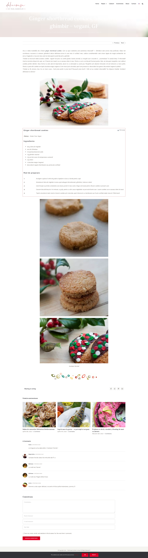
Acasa (53, 32)
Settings (76, 555)
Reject (94, 555)
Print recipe (122, 130)
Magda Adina (32, 454)
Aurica (30, 483)
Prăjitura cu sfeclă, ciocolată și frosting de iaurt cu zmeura (108, 414)
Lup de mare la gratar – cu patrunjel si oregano (74, 414)
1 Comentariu (108, 434)
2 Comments (36, 431)
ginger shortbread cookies (53, 51)
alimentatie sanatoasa (66, 32)
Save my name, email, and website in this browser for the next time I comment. (48, 533)
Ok (85, 555)
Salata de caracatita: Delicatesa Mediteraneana (39, 414)
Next (122, 43)
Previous (116, 43)
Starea (30, 445)
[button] (142, 3)
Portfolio (58, 32)
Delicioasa (31, 464)
